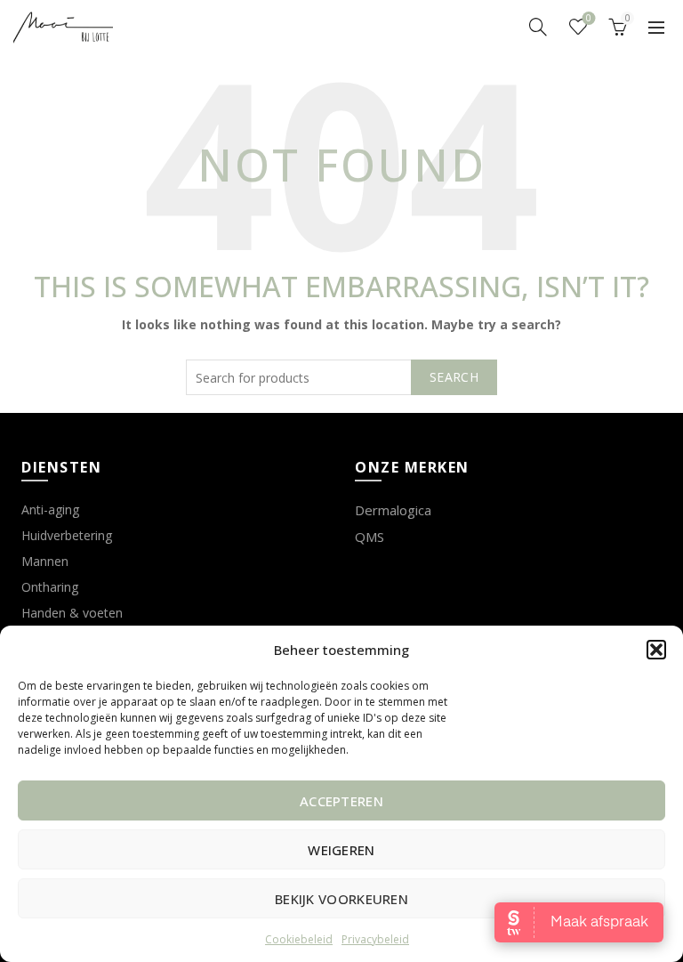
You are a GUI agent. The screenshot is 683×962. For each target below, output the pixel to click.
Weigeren (341, 850)
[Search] (538, 26)
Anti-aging (50, 509)
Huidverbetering (66, 535)
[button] (656, 650)
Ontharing (49, 586)
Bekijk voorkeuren (341, 899)
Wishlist (588, 18)
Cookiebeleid (299, 939)
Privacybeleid (375, 939)
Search (454, 376)
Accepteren (341, 801)
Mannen (44, 561)
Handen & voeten (72, 612)
